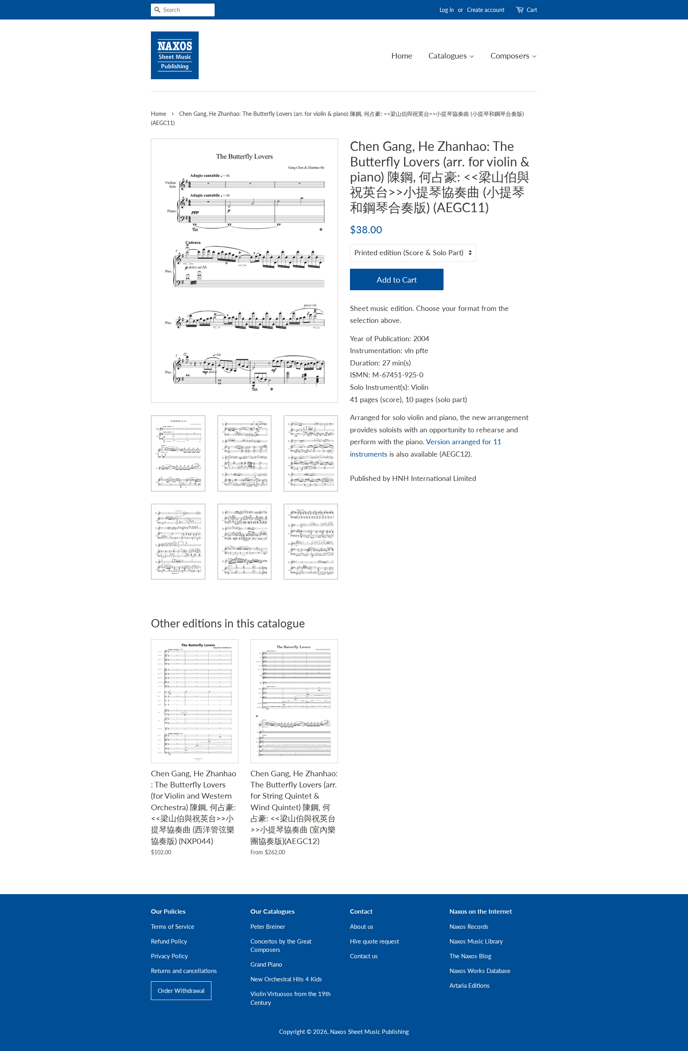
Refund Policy (169, 941)
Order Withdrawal (181, 990)
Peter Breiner (267, 926)
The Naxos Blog (470, 955)
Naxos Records (469, 926)
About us (361, 926)
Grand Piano (266, 964)
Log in (447, 9)
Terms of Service (172, 926)
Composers (511, 55)
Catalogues (448, 55)
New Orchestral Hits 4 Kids (286, 979)
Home (401, 55)
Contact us (364, 955)
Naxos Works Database (480, 970)
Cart (532, 9)
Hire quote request (374, 941)
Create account (485, 9)
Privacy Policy (169, 955)
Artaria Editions (470, 985)
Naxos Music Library (476, 941)
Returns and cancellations (184, 970)
